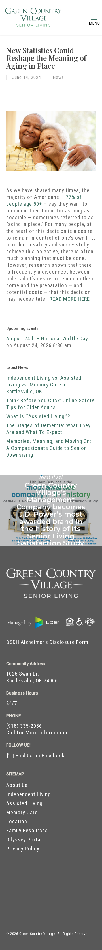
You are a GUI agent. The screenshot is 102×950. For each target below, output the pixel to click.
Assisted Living (24, 803)
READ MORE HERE (70, 299)
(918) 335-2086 (24, 726)
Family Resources (27, 830)
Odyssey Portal (24, 839)
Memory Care (22, 812)
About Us (17, 785)
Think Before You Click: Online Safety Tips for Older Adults (50, 403)
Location (16, 821)
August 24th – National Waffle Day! (48, 338)
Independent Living (28, 794)
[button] (94, 17)
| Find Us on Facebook (37, 755)
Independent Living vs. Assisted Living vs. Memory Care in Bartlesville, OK (43, 385)
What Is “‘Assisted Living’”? (38, 416)
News (58, 77)
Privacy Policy (22, 848)
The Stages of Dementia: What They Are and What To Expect (48, 428)
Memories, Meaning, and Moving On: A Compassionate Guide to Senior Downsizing (48, 448)
